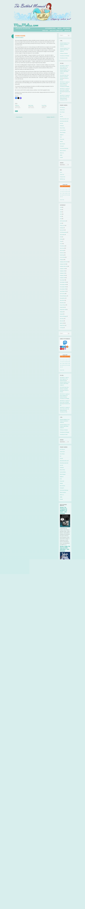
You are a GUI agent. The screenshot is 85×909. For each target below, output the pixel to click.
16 (60, 193)
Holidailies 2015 (62, 268)
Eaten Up (61, 123)
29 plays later (66, 711)
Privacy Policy (45, 30)
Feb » (63, 199)
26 (65, 365)
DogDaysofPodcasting (63, 719)
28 (67, 365)
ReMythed (61, 311)
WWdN (61, 155)
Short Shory (62, 318)
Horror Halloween (63, 739)
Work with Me (67, 30)
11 (63, 191)
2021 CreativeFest (63, 771)
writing (64, 750)
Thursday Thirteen (66, 748)
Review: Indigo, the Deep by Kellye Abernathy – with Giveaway (65, 549)
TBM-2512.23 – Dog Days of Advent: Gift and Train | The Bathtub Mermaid (65, 97)
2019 (61, 209)
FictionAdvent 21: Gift (63, 99)
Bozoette (61, 116)
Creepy (61, 717)
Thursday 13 (62, 146)
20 (66, 193)
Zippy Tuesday (30, 105)
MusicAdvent (62, 302)
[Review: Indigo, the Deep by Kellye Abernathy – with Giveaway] (65, 567)
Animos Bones (62, 109)
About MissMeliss (66, 28)
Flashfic (65, 726)
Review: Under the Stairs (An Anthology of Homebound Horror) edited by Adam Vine (65, 581)
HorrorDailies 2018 (63, 286)
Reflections (65, 745)
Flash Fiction (62, 248)
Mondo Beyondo (18, 117)
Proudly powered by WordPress (36, 907)
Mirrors (64, 744)
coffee (67, 716)
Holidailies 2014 (63, 734)
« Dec (61, 199)
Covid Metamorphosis (63, 232)
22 (69, 193)
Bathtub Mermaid (65, 714)
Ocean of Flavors (63, 855)
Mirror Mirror (62, 300)
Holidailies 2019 (62, 277)
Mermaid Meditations (63, 846)
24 (62, 365)
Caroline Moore (51, 907)
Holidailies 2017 (62, 273)
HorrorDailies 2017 (63, 284)
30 (60, 196)
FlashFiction (62, 252)
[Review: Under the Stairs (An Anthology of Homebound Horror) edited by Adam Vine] (65, 602)
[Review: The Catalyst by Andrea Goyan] (65, 677)
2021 (61, 218)
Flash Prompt (62, 250)
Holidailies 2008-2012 (63, 266)
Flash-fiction (63, 725)
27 (66, 365)
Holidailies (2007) (63, 264)
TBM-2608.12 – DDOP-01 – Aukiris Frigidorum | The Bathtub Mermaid (64, 67)
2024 (61, 223)
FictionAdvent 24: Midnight (64, 55)
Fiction (61, 243)
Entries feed (62, 174)
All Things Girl (66, 713)
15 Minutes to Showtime (64, 53)
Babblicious (17, 105)
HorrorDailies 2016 (63, 282)
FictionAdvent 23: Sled (63, 434)
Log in (61, 172)
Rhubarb (61, 141)
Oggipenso (61, 134)
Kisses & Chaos (62, 127)
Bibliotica (59, 28)
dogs (64, 720)
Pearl (61, 478)
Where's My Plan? (63, 150)
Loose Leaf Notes (63, 130)
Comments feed (62, 176)
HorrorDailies (63, 737)
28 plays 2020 (65, 708)
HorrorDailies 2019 (63, 289)
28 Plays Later (62, 225)
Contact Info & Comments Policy (56, 30)
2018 (61, 207)
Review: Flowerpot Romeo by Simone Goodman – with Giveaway (65, 615)
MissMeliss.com (26, 25)
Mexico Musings (62, 132)
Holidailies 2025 (65, 735)
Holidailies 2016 (62, 821)
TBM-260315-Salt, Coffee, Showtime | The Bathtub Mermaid (64, 77)
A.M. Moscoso (62, 107)
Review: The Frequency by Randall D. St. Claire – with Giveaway (63, 510)
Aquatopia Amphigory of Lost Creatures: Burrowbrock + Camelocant (64, 44)
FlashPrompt (62, 805)
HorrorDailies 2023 (63, 291)
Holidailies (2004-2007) (64, 261)
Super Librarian (62, 143)
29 (69, 365)
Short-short (62, 320)
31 (62, 196)
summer (61, 747)
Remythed (61, 314)
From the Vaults (62, 257)
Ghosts (65, 729)
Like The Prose (62, 293)
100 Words (62, 713)
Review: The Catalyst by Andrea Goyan (65, 660)
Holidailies (61, 259)
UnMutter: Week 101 (51, 117)
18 (63, 193)
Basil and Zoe (62, 780)
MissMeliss (21, 37)
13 (66, 191)
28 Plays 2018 (62, 706)
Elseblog (61, 239)
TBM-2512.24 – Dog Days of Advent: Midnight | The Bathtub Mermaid (65, 83)
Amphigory (62, 227)
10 (62, 191)
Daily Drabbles (62, 234)
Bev (60, 114)
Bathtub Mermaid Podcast (50, 28)
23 (60, 365)
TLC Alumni (62, 327)
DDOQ (61, 236)
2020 (61, 214)
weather (61, 750)
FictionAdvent (62, 722)
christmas (64, 716)
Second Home (44, 105)
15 (69, 191)
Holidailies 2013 (65, 732)
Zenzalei (61, 157)
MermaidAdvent (62, 298)
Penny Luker (62, 139)
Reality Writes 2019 (63, 309)
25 (63, 365)
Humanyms (62, 125)
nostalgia (61, 745)
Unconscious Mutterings (64, 148)
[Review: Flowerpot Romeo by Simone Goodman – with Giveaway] (65, 634)
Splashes (16, 111)
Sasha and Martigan (63, 316)
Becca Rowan (62, 453)
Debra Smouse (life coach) (64, 118)
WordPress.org (62, 179)
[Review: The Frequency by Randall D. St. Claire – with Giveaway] (65, 526)
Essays (61, 241)
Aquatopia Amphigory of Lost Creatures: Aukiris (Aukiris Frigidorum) (64, 50)
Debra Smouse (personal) (64, 121)
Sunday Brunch (62, 325)
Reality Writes (62, 307)
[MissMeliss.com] (42, 22)
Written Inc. (62, 152)
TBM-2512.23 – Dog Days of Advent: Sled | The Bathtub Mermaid (65, 90)
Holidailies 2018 (62, 275)
